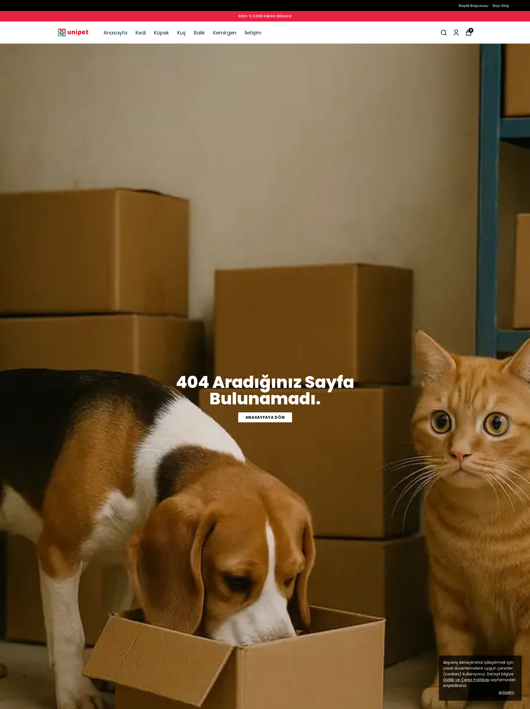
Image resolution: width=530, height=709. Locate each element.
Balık (199, 32)
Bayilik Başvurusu (473, 5)
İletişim (253, 32)
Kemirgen (224, 32)
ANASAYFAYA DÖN (265, 417)
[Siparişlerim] (456, 32)
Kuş (181, 32)
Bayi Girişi (501, 5)
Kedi (141, 32)
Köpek (161, 32)
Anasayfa (115, 32)
